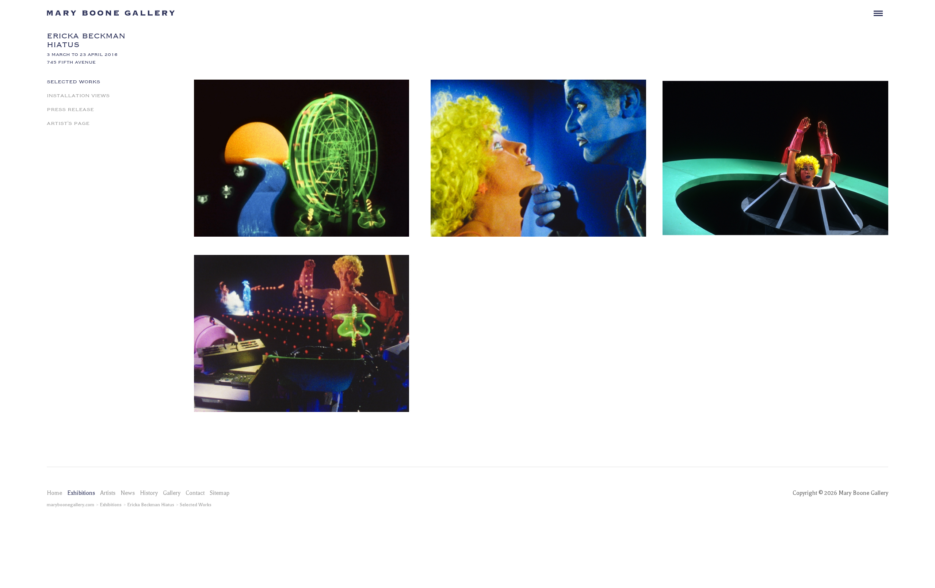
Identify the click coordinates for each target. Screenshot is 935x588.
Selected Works (73, 81)
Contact (195, 493)
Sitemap (219, 493)
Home (54, 493)
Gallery (171, 493)
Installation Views (78, 95)
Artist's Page (68, 123)
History (149, 493)
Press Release (70, 109)
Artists (107, 493)
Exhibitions (81, 493)
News (128, 493)
